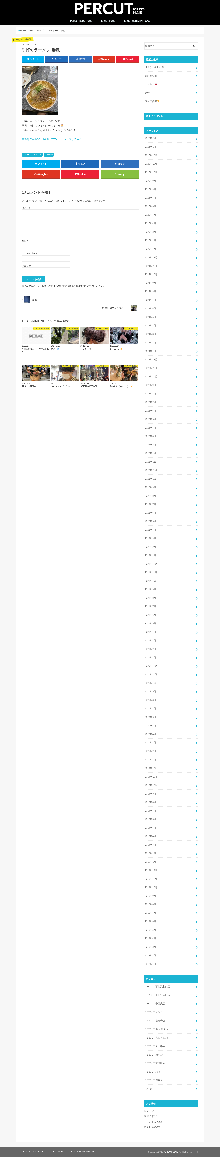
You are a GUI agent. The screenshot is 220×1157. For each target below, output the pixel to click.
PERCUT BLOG (170, 1152)
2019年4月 (150, 836)
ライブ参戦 (151, 101)
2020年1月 (150, 759)
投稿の (150, 1116)
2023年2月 (150, 444)
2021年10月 (151, 581)
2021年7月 (150, 606)
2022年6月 (150, 512)
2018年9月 (150, 896)
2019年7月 (150, 811)
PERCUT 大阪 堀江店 (156, 1037)
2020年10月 (151, 683)
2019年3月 (150, 844)
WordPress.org (152, 1127)
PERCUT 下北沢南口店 (157, 995)
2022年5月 (150, 521)
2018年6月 (150, 921)
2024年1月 (150, 351)
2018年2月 (150, 955)
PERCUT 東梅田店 (155, 1063)
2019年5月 (150, 827)
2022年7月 (150, 504)
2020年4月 (150, 734)
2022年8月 (150, 496)
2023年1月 (150, 453)
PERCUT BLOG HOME (81, 21)
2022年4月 (150, 530)
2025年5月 (150, 215)
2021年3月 (150, 640)
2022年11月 (151, 470)
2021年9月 (150, 589)
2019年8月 (150, 802)
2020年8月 (150, 700)
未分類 (50, 154)
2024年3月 (150, 334)
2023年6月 (150, 410)
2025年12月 (151, 155)
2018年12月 (151, 870)
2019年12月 (151, 768)
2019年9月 (150, 793)
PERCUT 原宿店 (154, 1012)
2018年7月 (150, 913)
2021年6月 (150, 615)
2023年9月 (150, 385)
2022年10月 (151, 479)
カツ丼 (148, 84)
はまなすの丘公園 (154, 67)
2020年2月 (150, 751)
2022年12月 (151, 461)
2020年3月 (150, 742)
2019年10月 (151, 785)
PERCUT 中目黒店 (155, 1003)
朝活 (147, 93)
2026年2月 (150, 138)
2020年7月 (150, 708)
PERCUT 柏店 (152, 1071)
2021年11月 (151, 572)
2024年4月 (150, 325)
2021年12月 (151, 564)
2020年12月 (151, 666)
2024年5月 (150, 317)
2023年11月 (151, 368)
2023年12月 (151, 359)
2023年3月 (150, 436)
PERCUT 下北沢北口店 (157, 986)
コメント (26, 207)
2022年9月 (150, 487)
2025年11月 (151, 164)
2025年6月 (150, 206)
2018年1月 (150, 964)
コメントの (153, 1121)
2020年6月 (150, 717)
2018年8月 (150, 904)
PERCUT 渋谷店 (154, 1080)
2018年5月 (150, 930)
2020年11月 (151, 674)
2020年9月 (150, 691)
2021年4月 (150, 632)
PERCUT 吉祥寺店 (33, 154)
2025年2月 (150, 240)
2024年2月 (150, 342)
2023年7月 (150, 402)
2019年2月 (150, 853)
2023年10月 (151, 376)
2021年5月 (150, 623)
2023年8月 (150, 393)
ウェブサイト (28, 265)
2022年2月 (150, 547)
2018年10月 (151, 887)
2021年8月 (150, 598)
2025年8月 (150, 189)
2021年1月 (150, 657)
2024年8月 (150, 291)
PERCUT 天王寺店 (155, 1046)
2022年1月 (150, 555)
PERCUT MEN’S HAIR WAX (136, 21)
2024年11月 (151, 266)
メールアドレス (30, 253)
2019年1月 (150, 862)
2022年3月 (150, 538)
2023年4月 (150, 427)
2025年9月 (150, 181)
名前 (25, 241)
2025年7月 (150, 198)
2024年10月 (151, 274)
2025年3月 (150, 232)
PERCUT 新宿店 (154, 1055)
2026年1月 (150, 146)
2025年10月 (151, 172)
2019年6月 (150, 819)
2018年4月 (150, 938)
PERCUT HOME (107, 21)
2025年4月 (150, 223)
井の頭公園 (151, 76)
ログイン (149, 1111)
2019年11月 (151, 776)
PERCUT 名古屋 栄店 (156, 1029)
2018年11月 (151, 879)
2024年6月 (150, 308)
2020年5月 (150, 725)
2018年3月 (150, 947)
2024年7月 (150, 300)
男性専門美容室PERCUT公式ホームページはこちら (52, 139)
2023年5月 (150, 419)
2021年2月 (150, 649)
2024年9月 (150, 283)
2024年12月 (151, 257)
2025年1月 (150, 249)
